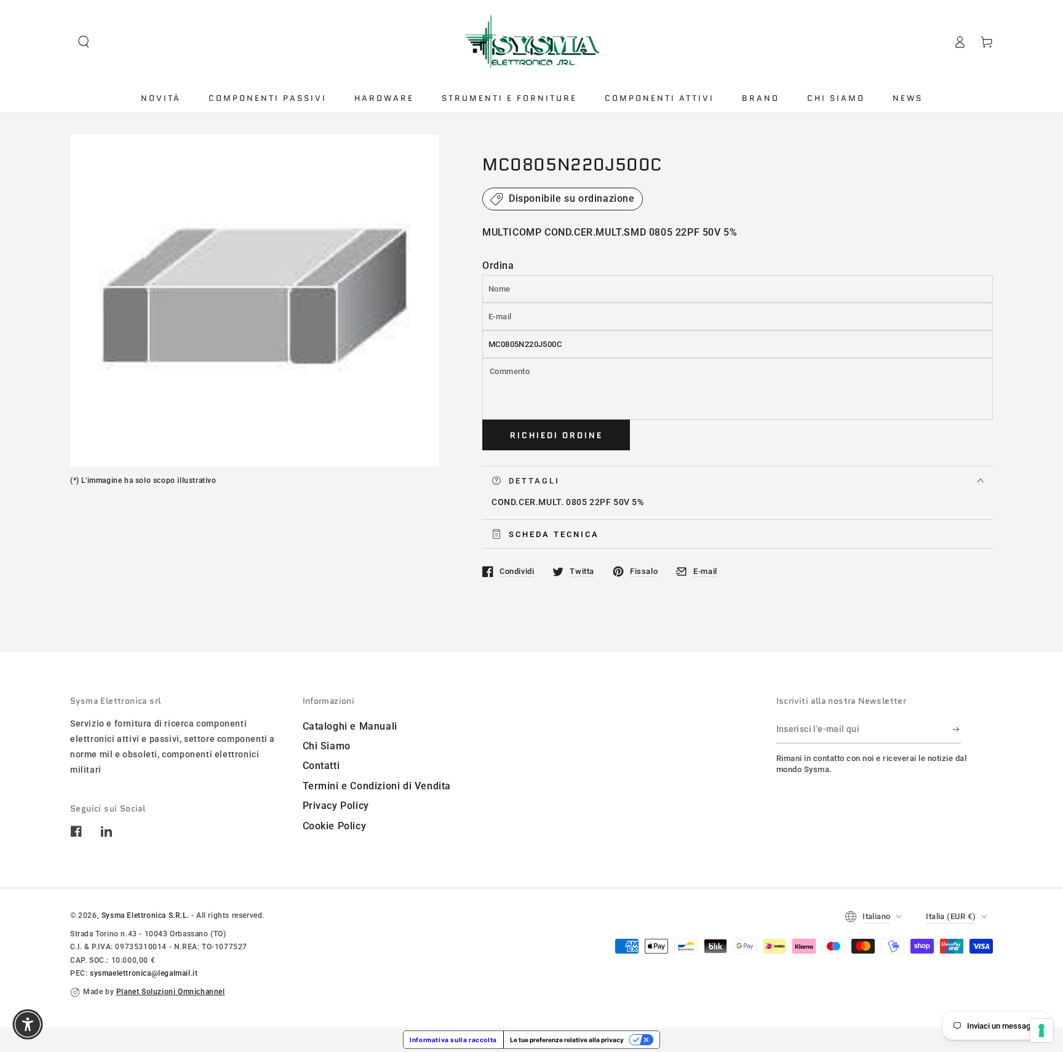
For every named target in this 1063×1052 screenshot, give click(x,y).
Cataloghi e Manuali (350, 726)
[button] (83, 41)
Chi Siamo (327, 746)
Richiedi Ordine (556, 435)
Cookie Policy (335, 826)
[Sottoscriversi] (957, 729)
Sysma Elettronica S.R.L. (145, 915)
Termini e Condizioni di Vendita (377, 786)
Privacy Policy (336, 805)
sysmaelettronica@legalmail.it (143, 973)
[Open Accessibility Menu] (27, 1024)
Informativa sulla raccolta (453, 1039)
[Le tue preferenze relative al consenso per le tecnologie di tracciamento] (1041, 1030)
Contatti (321, 765)
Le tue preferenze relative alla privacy (567, 1039)
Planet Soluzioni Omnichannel (170, 991)
